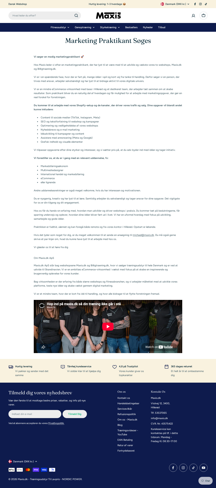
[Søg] (76, 16)
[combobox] (44, 15)
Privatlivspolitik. (56, 423)
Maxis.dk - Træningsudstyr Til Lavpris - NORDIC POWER (50, 479)
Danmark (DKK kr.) (175, 4)
